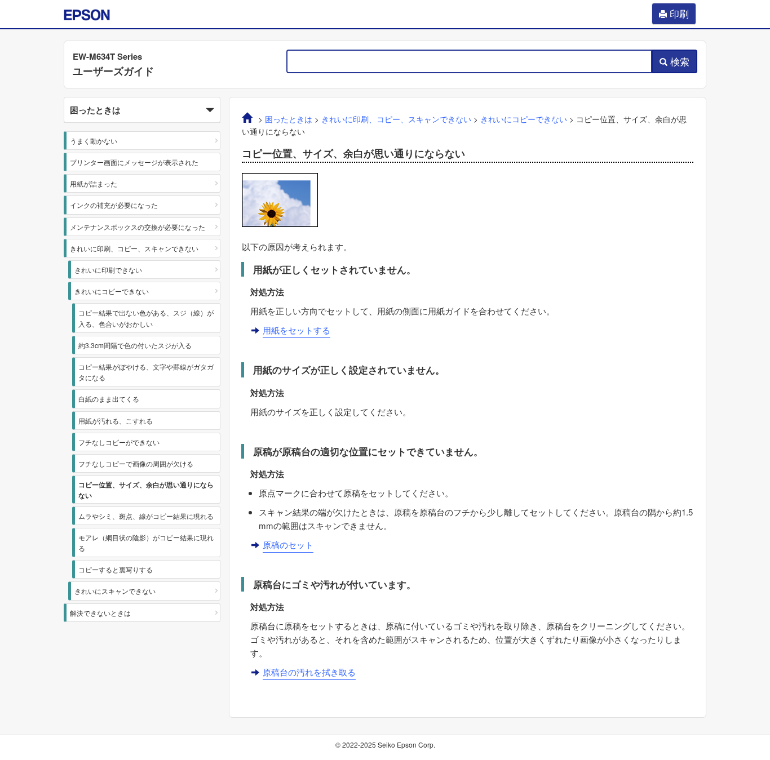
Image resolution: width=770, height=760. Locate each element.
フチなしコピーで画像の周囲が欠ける (135, 463)
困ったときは (288, 119)
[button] (142, 110)
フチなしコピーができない (119, 442)
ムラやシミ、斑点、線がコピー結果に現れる (146, 516)
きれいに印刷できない (108, 269)
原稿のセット (288, 544)
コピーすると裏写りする (115, 569)
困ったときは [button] (95, 110)
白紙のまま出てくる (108, 398)
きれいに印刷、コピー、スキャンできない (134, 248)
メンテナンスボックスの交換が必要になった (137, 227)
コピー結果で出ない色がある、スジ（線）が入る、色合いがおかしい (146, 318)
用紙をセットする (296, 330)
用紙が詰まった (93, 183)
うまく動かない (93, 140)
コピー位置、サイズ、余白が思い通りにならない (146, 489)
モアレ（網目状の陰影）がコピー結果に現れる (146, 542)
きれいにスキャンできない (115, 590)
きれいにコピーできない (111, 291)
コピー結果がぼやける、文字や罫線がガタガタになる (146, 372)
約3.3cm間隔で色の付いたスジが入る (135, 345)
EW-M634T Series (107, 56)
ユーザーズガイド (113, 71)
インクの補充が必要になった (114, 205)
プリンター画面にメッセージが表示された (134, 162)
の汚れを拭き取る (309, 672)
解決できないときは (100, 612)
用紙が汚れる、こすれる (115, 420)
